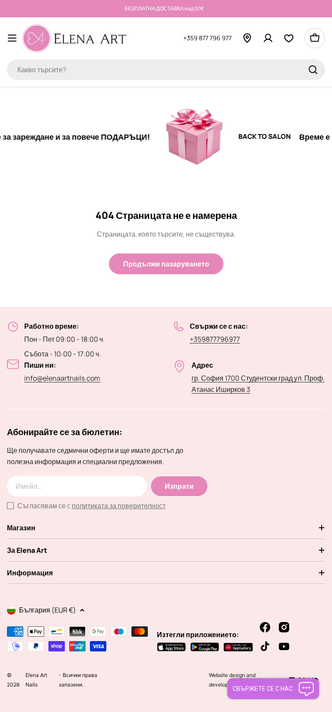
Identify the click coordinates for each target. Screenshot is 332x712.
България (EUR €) (47, 610)
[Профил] (268, 38)
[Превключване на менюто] (12, 38)
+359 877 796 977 (207, 38)
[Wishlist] (289, 38)
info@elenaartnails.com (62, 378)
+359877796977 (215, 339)
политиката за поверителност (119, 505)
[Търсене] (313, 69)
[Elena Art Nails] (186, 136)
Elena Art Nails (36, 685)
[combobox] (166, 69)
